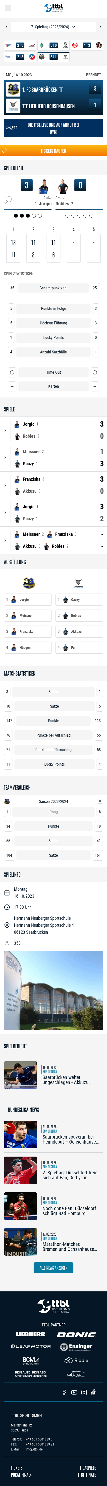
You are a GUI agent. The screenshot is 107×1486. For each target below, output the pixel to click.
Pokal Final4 (21, 1474)
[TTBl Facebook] (64, 1392)
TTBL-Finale (87, 1474)
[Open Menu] (8, 9)
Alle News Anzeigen (53, 1267)
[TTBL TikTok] (93, 1393)
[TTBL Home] (53, 9)
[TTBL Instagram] (84, 1392)
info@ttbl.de (34, 1449)
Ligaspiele (88, 1467)
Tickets (16, 1467)
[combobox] (53, 27)
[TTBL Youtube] (74, 1392)
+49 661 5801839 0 (39, 1439)
